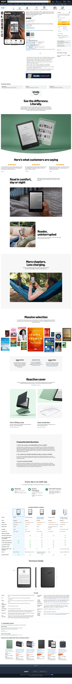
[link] (9, 645)
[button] (2, 4)
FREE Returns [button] (28, 26)
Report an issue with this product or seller (34, 66)
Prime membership (21, 361)
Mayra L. (2, 165)
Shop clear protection (41, 421)
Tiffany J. (27, 165)
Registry (62, 4)
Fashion (58, 4)
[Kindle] (4, 8)
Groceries (32, 4)
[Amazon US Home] (26, 666)
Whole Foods (37, 4)
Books (48, 4)
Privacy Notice (28, 669)
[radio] (2, 13)
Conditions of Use (22, 669)
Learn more (28, 50)
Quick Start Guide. (57, 603)
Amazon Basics (16, 4)
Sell (55, 4)
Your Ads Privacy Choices (47, 669)
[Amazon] (4, 1)
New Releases (27, 4)
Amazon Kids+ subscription (52, 360)
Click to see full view (14, 45)
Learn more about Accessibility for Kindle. (63, 592)
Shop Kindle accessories (35, 379)
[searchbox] (29, 2)
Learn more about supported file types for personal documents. (57, 596)
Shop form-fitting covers (14, 421)
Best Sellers (22, 4)
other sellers (38, 30)
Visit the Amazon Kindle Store (31, 15)
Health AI (5, 4)
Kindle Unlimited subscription (37, 359)
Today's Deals (43, 4)
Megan (50, 165)
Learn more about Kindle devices (49, 598)
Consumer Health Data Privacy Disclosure (37, 669)
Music (65, 4)
